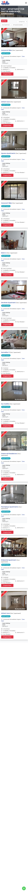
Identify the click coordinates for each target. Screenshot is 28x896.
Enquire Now (7, 74)
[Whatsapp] (24, 888)
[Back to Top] (24, 893)
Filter (4, 21)
